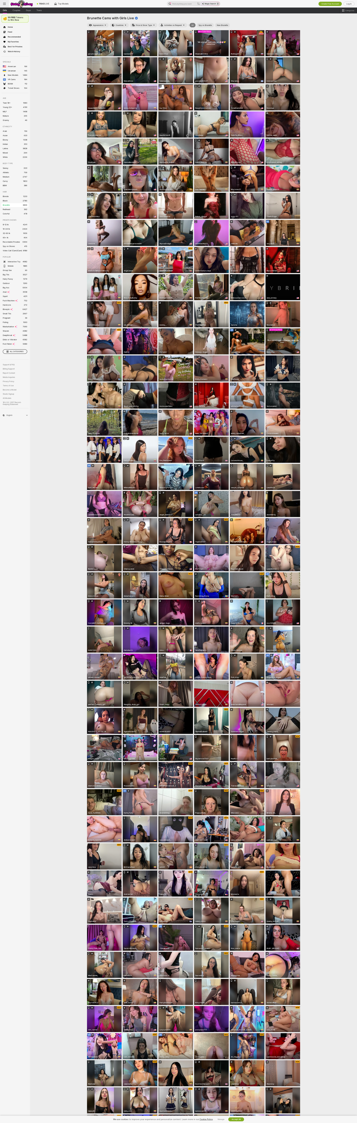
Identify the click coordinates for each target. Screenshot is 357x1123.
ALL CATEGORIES (17, 352)
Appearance (98, 25)
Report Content (9, 373)
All (192, 25)
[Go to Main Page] (21, 4)
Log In (349, 4)
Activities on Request (173, 25)
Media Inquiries (9, 377)
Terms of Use (8, 386)
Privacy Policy (8, 381)
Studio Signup (8, 394)
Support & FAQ (9, 365)
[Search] (198, 4)
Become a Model (9, 390)
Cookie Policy (206, 1119)
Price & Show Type (144, 25)
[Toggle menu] (4, 4)
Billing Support (9, 369)
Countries (120, 25)
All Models (7, 398)
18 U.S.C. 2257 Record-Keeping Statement (12, 403)
